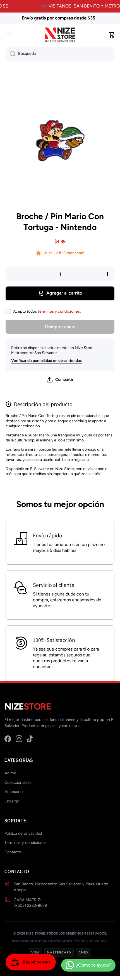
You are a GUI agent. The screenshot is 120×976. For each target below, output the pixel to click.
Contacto (12, 851)
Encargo (11, 801)
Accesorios (14, 791)
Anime (10, 772)
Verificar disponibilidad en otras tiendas (46, 360)
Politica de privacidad (23, 833)
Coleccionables (18, 782)
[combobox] (60, 54)
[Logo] (60, 35)
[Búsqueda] (10, 54)
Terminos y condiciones (25, 842)
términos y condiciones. (59, 311)
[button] (60, 379)
